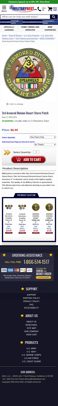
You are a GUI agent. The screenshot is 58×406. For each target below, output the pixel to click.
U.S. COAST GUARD (31, 361)
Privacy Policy (31, 301)
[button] (4, 9)
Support (31, 295)
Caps (2, 22)
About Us (31, 322)
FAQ (31, 305)
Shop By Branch (15, 35)
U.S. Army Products (31, 35)
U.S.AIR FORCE (31, 358)
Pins (32, 22)
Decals (26, 22)
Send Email (31, 325)
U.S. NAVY (31, 352)
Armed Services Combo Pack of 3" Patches (8, 219)
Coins (8, 22)
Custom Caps (14, 22)
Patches (38, 22)
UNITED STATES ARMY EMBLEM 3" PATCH (36, 219)
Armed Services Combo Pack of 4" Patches (22, 219)
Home (4, 35)
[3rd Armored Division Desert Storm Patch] (14, 104)
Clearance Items (48, 22)
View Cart (31, 335)
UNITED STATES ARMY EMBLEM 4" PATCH (49, 219)
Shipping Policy (31, 298)
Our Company (31, 331)
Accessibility (31, 308)
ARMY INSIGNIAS (47, 38)
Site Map (31, 328)
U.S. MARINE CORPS (31, 355)
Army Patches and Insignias (26, 38)
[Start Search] (53, 16)
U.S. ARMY (31, 348)
